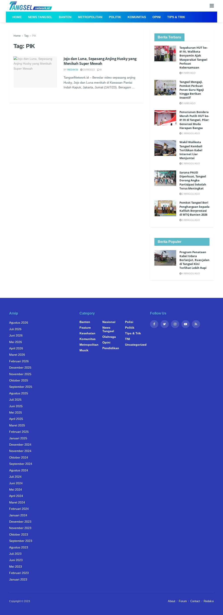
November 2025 (20, 374)
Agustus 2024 (18, 470)
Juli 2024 (15, 476)
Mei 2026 (15, 342)
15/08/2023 (88, 69)
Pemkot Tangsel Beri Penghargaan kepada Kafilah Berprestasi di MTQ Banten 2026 (194, 208)
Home (17, 17)
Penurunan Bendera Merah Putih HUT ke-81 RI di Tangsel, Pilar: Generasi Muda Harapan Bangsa (194, 120)
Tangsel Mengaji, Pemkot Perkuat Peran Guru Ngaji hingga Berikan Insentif (191, 90)
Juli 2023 (15, 553)
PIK (34, 35)
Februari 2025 (19, 431)
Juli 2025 (15, 399)
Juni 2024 (16, 483)
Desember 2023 (20, 521)
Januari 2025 (18, 438)
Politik (115, 17)
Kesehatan (87, 333)
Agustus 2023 (18, 547)
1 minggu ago (190, 133)
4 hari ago (188, 73)
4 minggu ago (190, 220)
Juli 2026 (15, 329)
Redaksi (72, 69)
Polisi (129, 322)
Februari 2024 (19, 508)
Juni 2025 (16, 406)
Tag (26, 35)
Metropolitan (90, 17)
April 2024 (16, 496)
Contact (195, 601)
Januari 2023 (18, 579)
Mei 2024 (15, 489)
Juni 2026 (16, 335)
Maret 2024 (17, 502)
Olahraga (109, 336)
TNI (127, 339)
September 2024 (20, 464)
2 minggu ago (190, 163)
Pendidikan (110, 348)
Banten (65, 17)
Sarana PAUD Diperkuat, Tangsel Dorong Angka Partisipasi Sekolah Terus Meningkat (192, 180)
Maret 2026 (17, 354)
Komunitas (137, 17)
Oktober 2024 (18, 457)
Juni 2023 (16, 560)
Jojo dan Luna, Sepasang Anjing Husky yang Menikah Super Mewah (100, 61)
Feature (85, 327)
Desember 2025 (20, 367)
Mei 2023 (15, 566)
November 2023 (20, 528)
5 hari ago (188, 103)
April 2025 (16, 419)
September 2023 (20, 541)
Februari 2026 (19, 361)
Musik (83, 350)
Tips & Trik (176, 17)
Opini (156, 17)
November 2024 (20, 451)
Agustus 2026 (18, 322)
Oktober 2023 (18, 534)
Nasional (108, 322)
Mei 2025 (15, 412)
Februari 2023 (19, 573)
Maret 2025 (17, 425)
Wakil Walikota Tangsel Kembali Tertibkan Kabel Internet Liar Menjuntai (190, 150)
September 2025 (20, 386)
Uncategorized (136, 344)
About (171, 601)
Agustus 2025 (18, 393)
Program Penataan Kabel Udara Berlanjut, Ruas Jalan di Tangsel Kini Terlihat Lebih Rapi (194, 260)
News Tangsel (40, 17)
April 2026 (16, 348)
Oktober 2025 (18, 380)
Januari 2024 (18, 515)
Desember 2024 (20, 444)
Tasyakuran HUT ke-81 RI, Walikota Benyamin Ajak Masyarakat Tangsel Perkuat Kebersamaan (193, 57)
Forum (183, 601)
